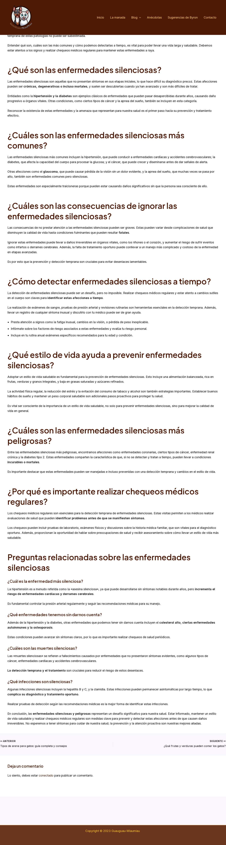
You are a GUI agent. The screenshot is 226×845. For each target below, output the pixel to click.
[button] (139, 17)
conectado (46, 775)
